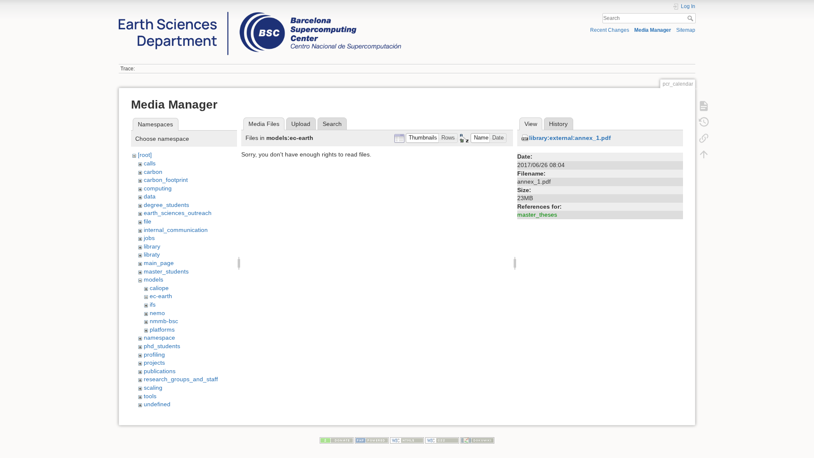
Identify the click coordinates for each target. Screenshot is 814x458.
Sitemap (685, 30)
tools (150, 396)
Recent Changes (609, 30)
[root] (145, 154)
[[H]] (260, 14)
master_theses (537, 214)
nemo (157, 313)
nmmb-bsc (164, 321)
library (152, 246)
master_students (166, 271)
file (147, 221)
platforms (162, 329)
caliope (159, 288)
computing (158, 188)
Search (691, 18)
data (150, 196)
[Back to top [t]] (704, 154)
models (153, 279)
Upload (300, 123)
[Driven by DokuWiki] (477, 440)
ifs (153, 304)
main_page (159, 263)
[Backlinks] (704, 138)
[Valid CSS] (442, 440)
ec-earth (161, 296)
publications (160, 371)
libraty (152, 254)
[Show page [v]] (704, 106)
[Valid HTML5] (407, 440)
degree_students (166, 204)
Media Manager (652, 30)
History (558, 123)
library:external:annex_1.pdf (570, 137)
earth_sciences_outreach (178, 212)
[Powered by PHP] (372, 440)
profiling (154, 354)
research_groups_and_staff (181, 379)
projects (154, 362)
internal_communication (176, 229)
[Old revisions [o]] (704, 122)
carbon (153, 171)
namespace (159, 337)
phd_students (162, 346)
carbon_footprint (166, 179)
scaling (153, 387)
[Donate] (337, 440)
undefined (157, 404)
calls (150, 163)
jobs (149, 238)
